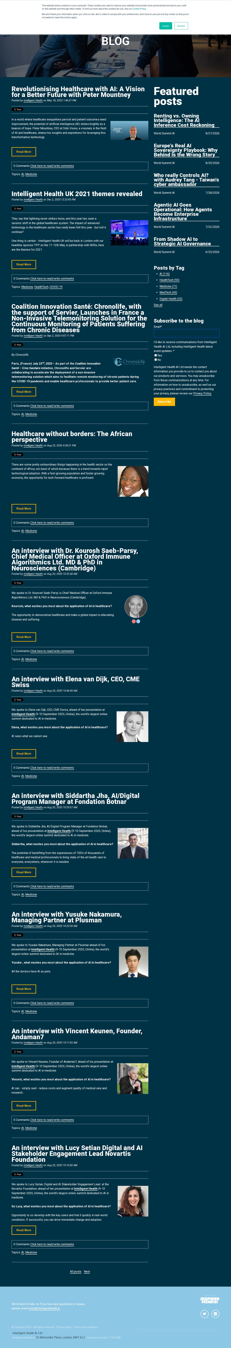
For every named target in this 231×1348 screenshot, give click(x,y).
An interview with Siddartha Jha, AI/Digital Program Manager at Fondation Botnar (76, 798)
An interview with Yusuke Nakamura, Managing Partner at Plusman (67, 917)
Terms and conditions (85, 1327)
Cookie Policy (139, 8)
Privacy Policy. (202, 393)
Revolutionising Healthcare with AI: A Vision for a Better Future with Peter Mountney (78, 92)
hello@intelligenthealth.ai (44, 1308)
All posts (75, 1271)
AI (22, 174)
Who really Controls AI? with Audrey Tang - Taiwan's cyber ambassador (186, 180)
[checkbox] (186, 357)
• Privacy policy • (63, 1327)
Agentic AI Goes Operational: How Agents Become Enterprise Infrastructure (183, 212)
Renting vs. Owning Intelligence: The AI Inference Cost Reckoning (184, 121)
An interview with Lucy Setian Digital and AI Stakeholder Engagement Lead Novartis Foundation (77, 1153)
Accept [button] (165, 25)
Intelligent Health (33, 100)
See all (158, 305)
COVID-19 (56, 287)
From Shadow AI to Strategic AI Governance (182, 241)
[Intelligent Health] (210, 1300)
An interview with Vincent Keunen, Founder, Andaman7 (77, 1034)
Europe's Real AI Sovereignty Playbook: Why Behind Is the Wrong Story (186, 150)
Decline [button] (181, 25)
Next (87, 1271)
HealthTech (41, 287)
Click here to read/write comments (52, 166)
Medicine (31, 174)
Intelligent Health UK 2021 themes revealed (77, 194)
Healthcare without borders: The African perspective (72, 436)
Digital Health (171, 298)
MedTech (168, 292)
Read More (23, 151)
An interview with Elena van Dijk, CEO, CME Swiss (76, 682)
